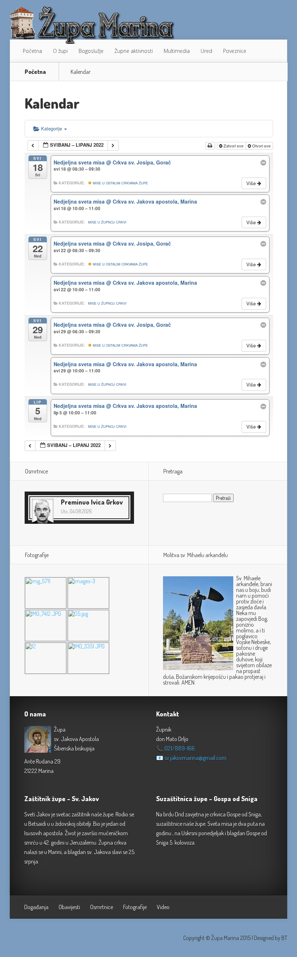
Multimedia (177, 50)
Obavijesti (69, 907)
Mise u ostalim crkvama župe (120, 182)
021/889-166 (179, 748)
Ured (206, 50)
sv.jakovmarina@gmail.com (195, 757)
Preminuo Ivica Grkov (92, 502)
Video (163, 907)
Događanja (36, 907)
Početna (32, 50)
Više (251, 183)
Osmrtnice (101, 907)
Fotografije (135, 907)
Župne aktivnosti (133, 50)
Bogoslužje (91, 50)
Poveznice (234, 50)
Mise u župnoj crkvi (107, 222)
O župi (60, 50)
